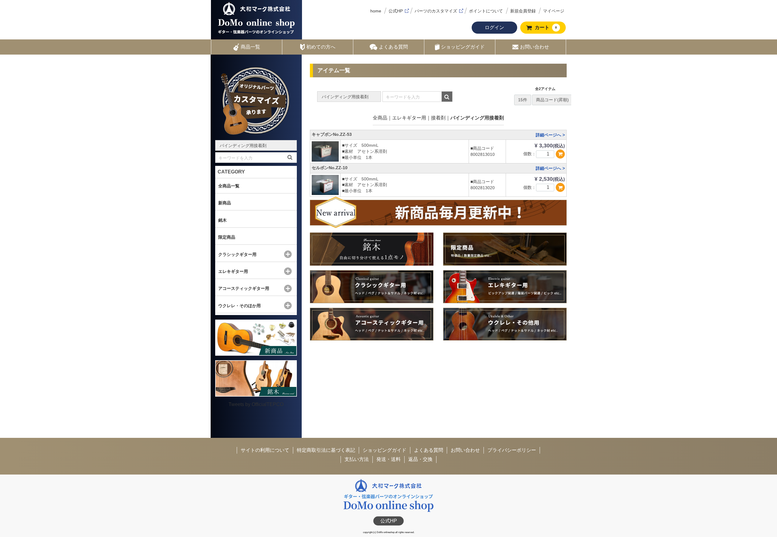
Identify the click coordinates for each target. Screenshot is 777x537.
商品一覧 (250, 46)
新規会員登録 (523, 10)
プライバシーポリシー (511, 450)
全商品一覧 (228, 185)
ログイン (494, 27)
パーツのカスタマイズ (436, 10)
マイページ (553, 10)
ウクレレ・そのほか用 (239, 305)
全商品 (380, 117)
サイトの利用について (265, 450)
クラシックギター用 (237, 254)
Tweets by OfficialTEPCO (256, 404)
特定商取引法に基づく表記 (326, 450)
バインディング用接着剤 (477, 117)
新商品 (224, 202)
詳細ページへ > (550, 135)
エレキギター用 (409, 117)
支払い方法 (356, 459)
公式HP (395, 10)
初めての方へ (320, 46)
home (375, 10)
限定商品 (226, 237)
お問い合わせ (534, 46)
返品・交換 (420, 459)
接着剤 (438, 117)
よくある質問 (393, 46)
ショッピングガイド (463, 46)
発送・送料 (388, 459)
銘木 (222, 220)
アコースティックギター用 (243, 288)
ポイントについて (486, 10)
